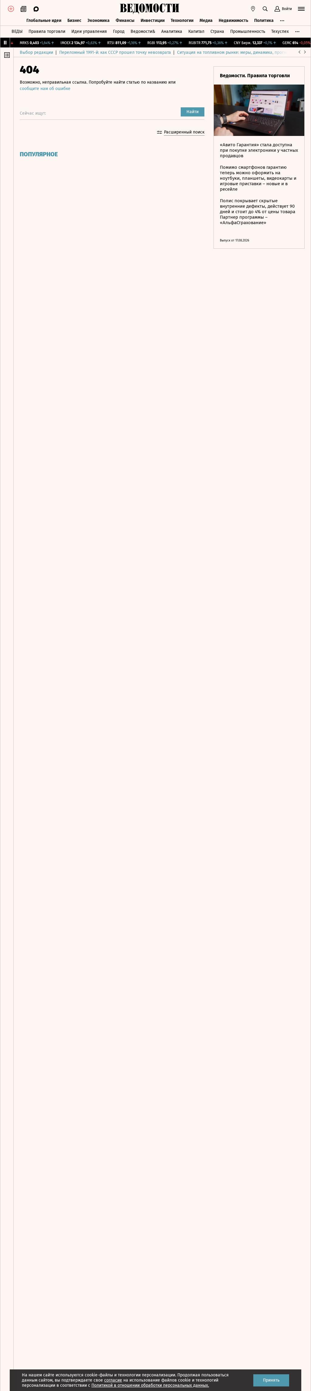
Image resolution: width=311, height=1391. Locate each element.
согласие (113, 1380)
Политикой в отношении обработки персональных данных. (150, 1385)
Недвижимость (233, 20)
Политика (264, 20)
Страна (217, 31)
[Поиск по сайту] (265, 9)
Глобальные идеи (43, 20)
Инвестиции (153, 20)
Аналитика (171, 31)
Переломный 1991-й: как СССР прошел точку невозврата (115, 52)
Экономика (98, 20)
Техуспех (280, 31)
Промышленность (247, 31)
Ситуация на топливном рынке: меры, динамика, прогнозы (235, 52)
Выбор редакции (36, 52)
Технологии (182, 20)
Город (119, 31)
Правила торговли (47, 31)
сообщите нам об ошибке (45, 88)
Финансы (125, 20)
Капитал (196, 31)
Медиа (206, 20)
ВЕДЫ (17, 31)
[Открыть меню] (301, 8)
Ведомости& (143, 31)
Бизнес (74, 20)
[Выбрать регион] (253, 9)
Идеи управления (89, 31)
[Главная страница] (149, 8)
